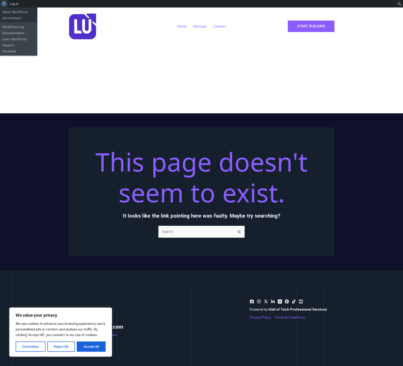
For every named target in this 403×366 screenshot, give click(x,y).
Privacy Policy (260, 317)
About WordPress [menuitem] (15, 12)
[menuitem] (4, 3)
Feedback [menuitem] (9, 51)
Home (181, 26)
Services (199, 26)
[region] (60, 332)
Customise (30, 346)
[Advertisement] (201, 78)
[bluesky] (273, 301)
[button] (311, 26)
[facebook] (252, 301)
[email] (287, 301)
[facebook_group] (301, 301)
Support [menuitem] (8, 45)
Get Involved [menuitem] (11, 18)
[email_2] (294, 301)
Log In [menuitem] (14, 4)
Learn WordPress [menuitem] (14, 39)
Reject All (61, 346)
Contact (219, 26)
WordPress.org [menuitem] (13, 27)
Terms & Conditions (289, 317)
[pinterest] (259, 301)
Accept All (91, 346)
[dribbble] (280, 301)
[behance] (266, 301)
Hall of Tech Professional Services (298, 309)
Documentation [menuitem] (13, 33)
